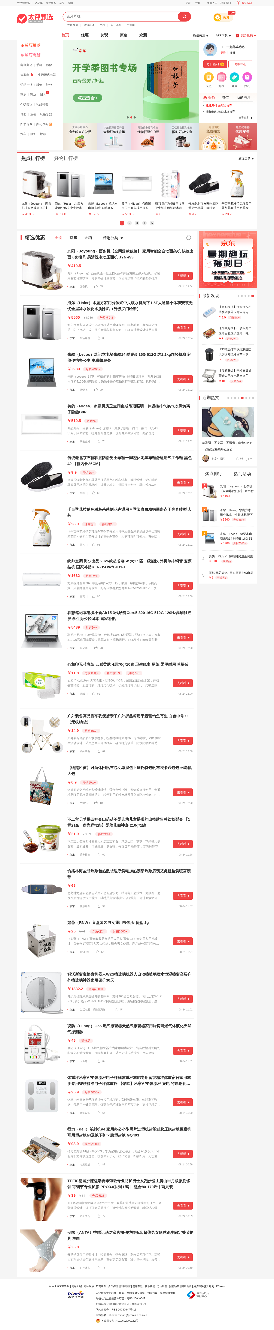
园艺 (82, 544)
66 (103, 1112)
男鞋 (82, 493)
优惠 (85, 35)
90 (98, 596)
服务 (33, 134)
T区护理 (84, 951)
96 (98, 544)
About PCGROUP (59, 1286)
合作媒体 (113, 1286)
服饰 (39, 84)
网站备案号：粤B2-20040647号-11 (116, 1309)
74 (103, 441)
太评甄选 (51, 3)
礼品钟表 (42, 104)
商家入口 (212, 3)
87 (103, 1164)
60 (98, 493)
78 (101, 648)
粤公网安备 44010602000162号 (119, 1320)
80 (103, 338)
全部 (59, 238)
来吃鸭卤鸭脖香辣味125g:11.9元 (227, 111)
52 (98, 693)
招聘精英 (174, 1286)
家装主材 (85, 441)
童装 (33, 114)
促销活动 (89, 25)
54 (121, 1009)
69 (103, 854)
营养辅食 (85, 854)
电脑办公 (26, 65)
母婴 (23, 114)
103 (102, 803)
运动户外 (26, 84)
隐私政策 (89, 1286)
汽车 (23, 134)
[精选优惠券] (242, 136)
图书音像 (26, 124)
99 (101, 389)
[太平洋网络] (76, 1292)
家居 (23, 94)
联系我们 (150, 1286)
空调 (82, 596)
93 (243, 458)
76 (103, 1267)
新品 (61, 3)
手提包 (84, 803)
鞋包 (49, 84)
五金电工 (85, 1061)
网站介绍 (76, 1286)
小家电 (131, 25)
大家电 (24, 75)
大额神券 (72, 25)
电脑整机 (85, 1164)
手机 (102, 25)
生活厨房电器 (47, 75)
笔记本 (84, 389)
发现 (104, 35)
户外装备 (85, 751)
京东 (73, 238)
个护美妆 (26, 104)
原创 (124, 35)
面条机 (84, 286)
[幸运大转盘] (213, 136)
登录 (188, 3)
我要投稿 (247, 3)
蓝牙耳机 (116, 25)
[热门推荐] (40, 45)
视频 (70, 3)
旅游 (43, 134)
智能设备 (85, 1112)
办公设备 (42, 124)
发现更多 (244, 158)
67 (103, 751)
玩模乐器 (46, 114)
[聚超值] (35, 19)
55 (102, 951)
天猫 (88, 238)
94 (103, 906)
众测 (143, 35)
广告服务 (101, 1286)
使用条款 (138, 1286)
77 (103, 1216)
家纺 (33, 94)
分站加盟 (162, 1286)
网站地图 (186, 1286)
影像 (49, 65)
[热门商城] (40, 55)
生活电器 (85, 338)
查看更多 (244, 117)
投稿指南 (125, 1286)
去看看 (181, 276)
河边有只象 (220, 458)
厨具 (43, 94)
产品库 (39, 3)
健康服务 (85, 906)
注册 (198, 3)
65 (101, 286)
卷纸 (82, 693)
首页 (65, 35)
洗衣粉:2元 (213, 105)
